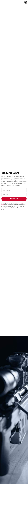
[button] (26, 2)
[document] (14, 264)
